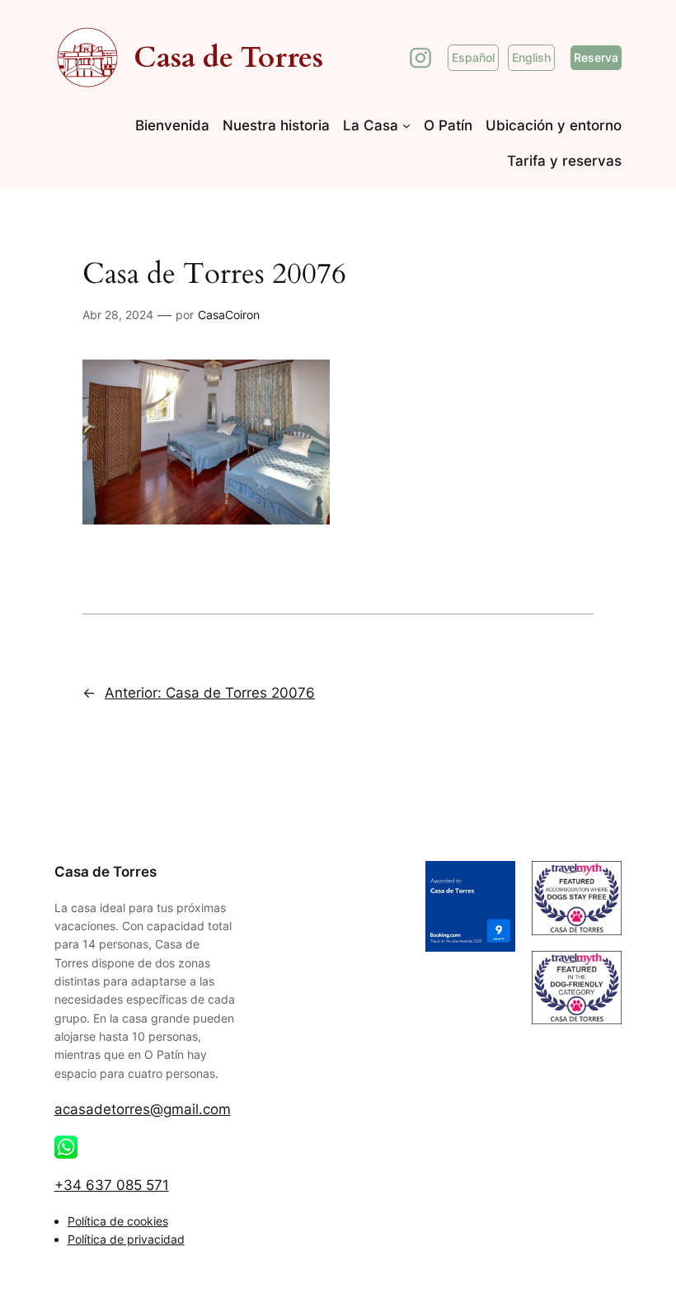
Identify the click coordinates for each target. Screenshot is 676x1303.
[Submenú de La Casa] (406, 125)
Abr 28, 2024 (117, 315)
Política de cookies (118, 1221)
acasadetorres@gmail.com (142, 1109)
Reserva (596, 57)
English (531, 57)
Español (473, 57)
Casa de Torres (228, 58)
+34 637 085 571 (111, 1185)
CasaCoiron (229, 315)
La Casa (370, 125)
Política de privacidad (126, 1239)
